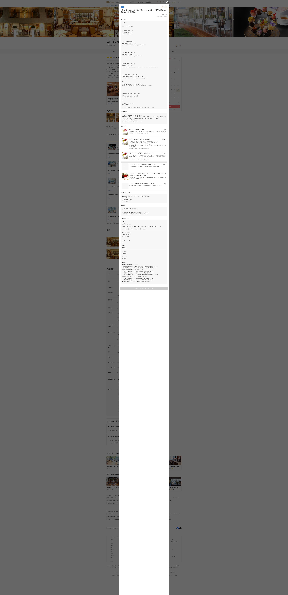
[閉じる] (167, 2)
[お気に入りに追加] (165, 6)
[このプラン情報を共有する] (162, 6)
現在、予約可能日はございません (144, 288)
